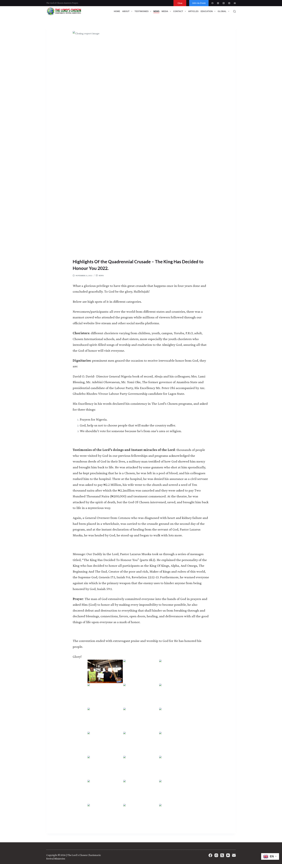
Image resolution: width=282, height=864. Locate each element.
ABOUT (126, 11)
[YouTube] (229, 3)
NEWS (156, 11)
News (101, 275)
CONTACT (178, 11)
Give (180, 3)
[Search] (234, 11)
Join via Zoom (199, 3)
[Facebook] (212, 3)
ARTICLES (193, 11)
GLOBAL (222, 11)
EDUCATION (207, 11)
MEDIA (165, 11)
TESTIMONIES (141, 11)
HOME (117, 11)
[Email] (235, 3)
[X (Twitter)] (224, 3)
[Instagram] (218, 3)
